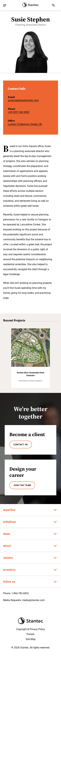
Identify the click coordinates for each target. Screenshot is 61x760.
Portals (30, 634)
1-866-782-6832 (20, 593)
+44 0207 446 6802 (18, 112)
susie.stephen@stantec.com (23, 100)
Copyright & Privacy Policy (30, 629)
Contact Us (20, 444)
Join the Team (22, 485)
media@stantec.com (33, 600)
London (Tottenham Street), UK (25, 124)
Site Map (31, 639)
